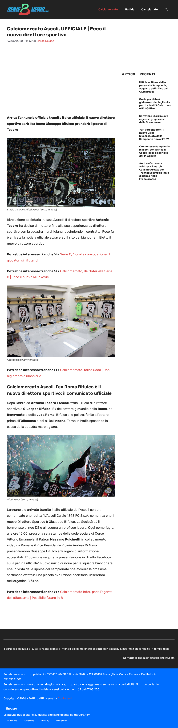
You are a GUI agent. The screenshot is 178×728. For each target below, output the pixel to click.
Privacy (45, 720)
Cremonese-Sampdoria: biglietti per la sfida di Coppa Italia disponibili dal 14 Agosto (154, 151)
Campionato (149, 9)
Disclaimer (61, 720)
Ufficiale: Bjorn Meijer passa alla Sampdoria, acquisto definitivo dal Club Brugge (153, 87)
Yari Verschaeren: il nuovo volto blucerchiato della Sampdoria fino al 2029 (154, 134)
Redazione (12, 720)
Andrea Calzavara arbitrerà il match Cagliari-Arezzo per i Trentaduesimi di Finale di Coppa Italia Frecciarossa (154, 171)
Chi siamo (29, 720)
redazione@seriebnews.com (156, 657)
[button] (166, 9)
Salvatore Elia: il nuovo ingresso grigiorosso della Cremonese (153, 119)
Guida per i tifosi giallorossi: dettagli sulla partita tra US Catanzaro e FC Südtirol (155, 104)
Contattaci (65, 698)
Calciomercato (108, 9)
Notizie (129, 9)
